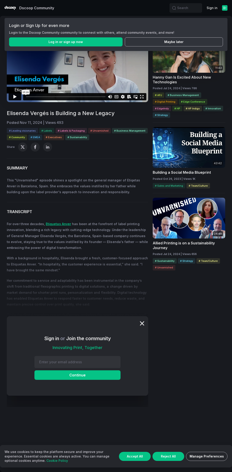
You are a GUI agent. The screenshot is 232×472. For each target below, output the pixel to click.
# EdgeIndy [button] (162, 108)
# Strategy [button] (161, 115)
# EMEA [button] (35, 137)
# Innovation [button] (213, 108)
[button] (174, 8)
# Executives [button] (54, 137)
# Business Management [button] (129, 130)
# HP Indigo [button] (193, 108)
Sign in (212, 8)
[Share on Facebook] (35, 147)
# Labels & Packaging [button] (71, 130)
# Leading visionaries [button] (22, 130)
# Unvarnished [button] (99, 130)
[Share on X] (22, 147)
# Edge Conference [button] (193, 101)
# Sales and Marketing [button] (169, 185)
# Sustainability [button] (77, 137)
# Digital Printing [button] (165, 101)
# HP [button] (177, 108)
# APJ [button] (158, 95)
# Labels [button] (46, 130)
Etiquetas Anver (58, 224)
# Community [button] (17, 137)
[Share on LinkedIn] (47, 147)
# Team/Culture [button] (198, 185)
